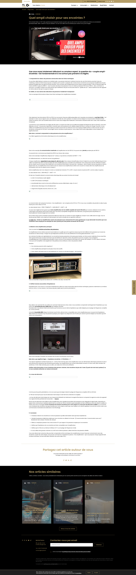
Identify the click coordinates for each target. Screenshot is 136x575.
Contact (111, 5)
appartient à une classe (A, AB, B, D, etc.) (52, 161)
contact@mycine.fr (41, 550)
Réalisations (94, 5)
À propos (74, 5)
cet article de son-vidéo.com (43, 306)
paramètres (78, 573)
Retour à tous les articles (68, 528)
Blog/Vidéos (103, 5)
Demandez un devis (134, 287)
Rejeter (89, 572)
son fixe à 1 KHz (99, 117)
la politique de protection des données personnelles (76, 551)
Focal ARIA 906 (38, 312)
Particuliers (27, 1)
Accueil (24, 9)
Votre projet (83, 5)
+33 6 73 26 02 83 (91, 1)
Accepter (96, 572)
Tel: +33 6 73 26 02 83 (41, 548)
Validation (99, 544)
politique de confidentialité (50, 564)
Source (57, 399)
